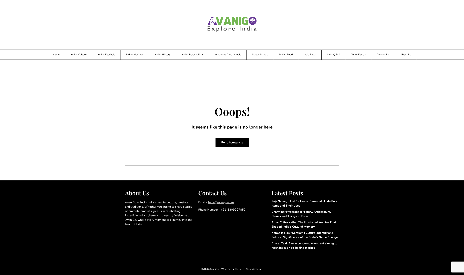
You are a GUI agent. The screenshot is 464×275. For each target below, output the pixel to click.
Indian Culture (78, 54)
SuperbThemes (254, 269)
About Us (405, 54)
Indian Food (286, 54)
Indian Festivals (106, 54)
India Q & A (333, 54)
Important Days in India (228, 54)
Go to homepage (232, 142)
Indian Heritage (134, 54)
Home (56, 54)
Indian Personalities (192, 54)
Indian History (162, 54)
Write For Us (358, 54)
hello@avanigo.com (221, 202)
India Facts (310, 54)
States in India (260, 54)
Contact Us (383, 54)
